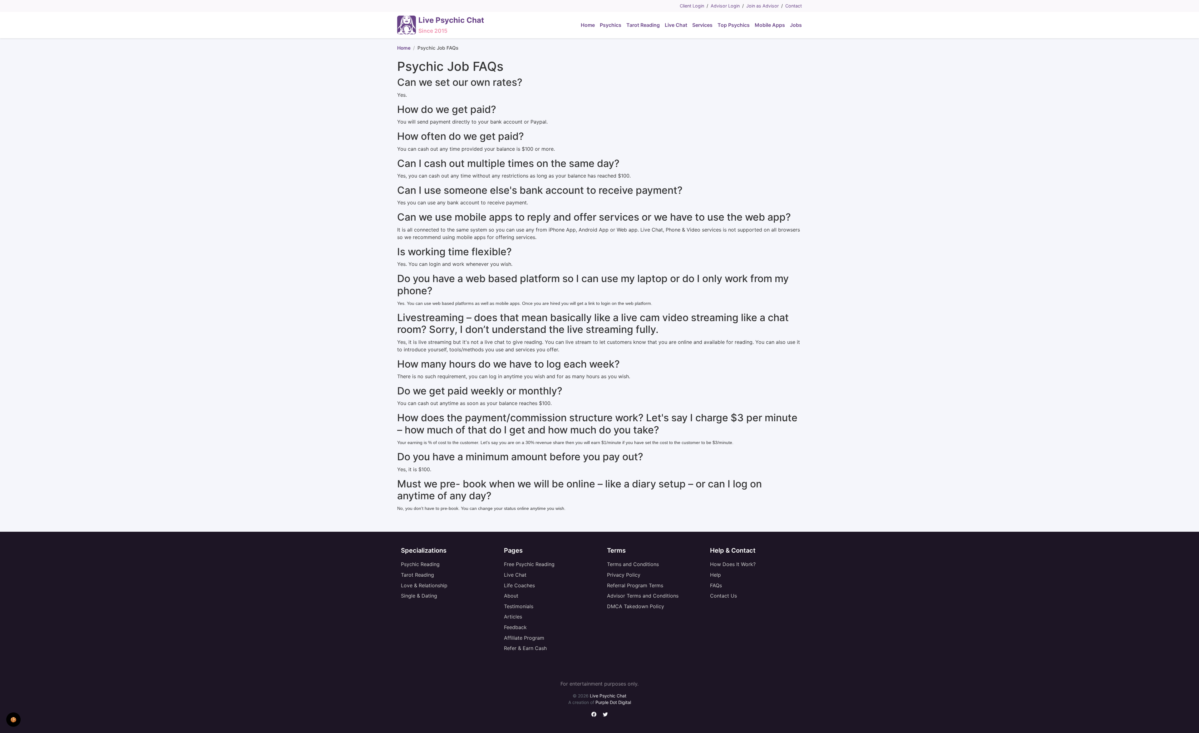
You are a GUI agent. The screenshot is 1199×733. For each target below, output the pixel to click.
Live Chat (515, 575)
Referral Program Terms (635, 585)
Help (715, 575)
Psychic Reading (420, 564)
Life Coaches (519, 585)
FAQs (716, 585)
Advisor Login (725, 5)
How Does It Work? (733, 564)
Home (404, 48)
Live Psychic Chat (608, 695)
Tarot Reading (417, 575)
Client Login (692, 5)
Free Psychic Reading (529, 564)
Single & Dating (419, 596)
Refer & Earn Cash (525, 648)
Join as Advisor (762, 5)
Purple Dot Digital (613, 702)
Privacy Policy (623, 575)
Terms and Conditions (633, 564)
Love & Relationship (424, 585)
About (511, 596)
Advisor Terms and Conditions (642, 596)
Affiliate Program (524, 638)
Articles (513, 616)
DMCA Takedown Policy (635, 606)
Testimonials (518, 606)
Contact (793, 5)
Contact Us (723, 596)
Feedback (515, 627)
